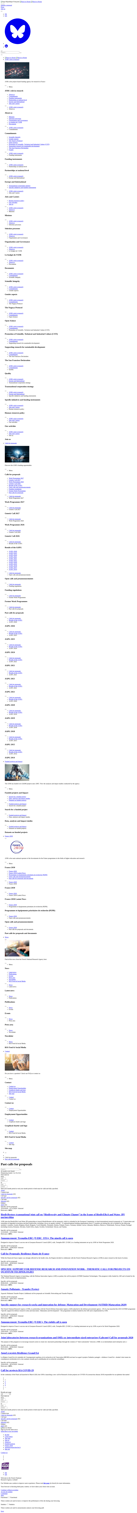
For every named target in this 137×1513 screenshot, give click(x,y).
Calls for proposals (7, 1194)
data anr (7, 1449)
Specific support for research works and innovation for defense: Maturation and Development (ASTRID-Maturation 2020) (64, 1304)
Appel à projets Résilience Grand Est (20, 1353)
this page (46, 1483)
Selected (3, 1201)
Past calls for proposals (12, 1159)
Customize (4, 1493)
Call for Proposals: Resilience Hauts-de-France (25, 1253)
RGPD (7, 1435)
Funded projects (10, 1444)
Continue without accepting (9, 1490)
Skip (2, 1495)
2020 (2, 1205)
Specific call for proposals (9, 1197)
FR (6, 14)
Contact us (4, 1452)
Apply (3, 1190)
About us (8, 1442)
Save (2, 1511)
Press (2, 7)
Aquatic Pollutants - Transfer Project (20, 1289)
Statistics (4, 1504)
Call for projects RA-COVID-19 (17, 1370)
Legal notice (9, 1436)
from (2, 1176)
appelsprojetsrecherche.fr (13, 1447)
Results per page (6, 1392)
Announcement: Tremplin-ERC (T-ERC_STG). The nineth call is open (37, 1238)
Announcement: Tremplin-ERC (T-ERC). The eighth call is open (34, 1322)
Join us (3, 9)
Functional (4, 1497)
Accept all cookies (6, 1492)
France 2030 (9, 1445)
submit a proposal (6, 5)
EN (6, 16)
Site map (7, 1438)
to (1, 1182)
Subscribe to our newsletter (9, 1431)
